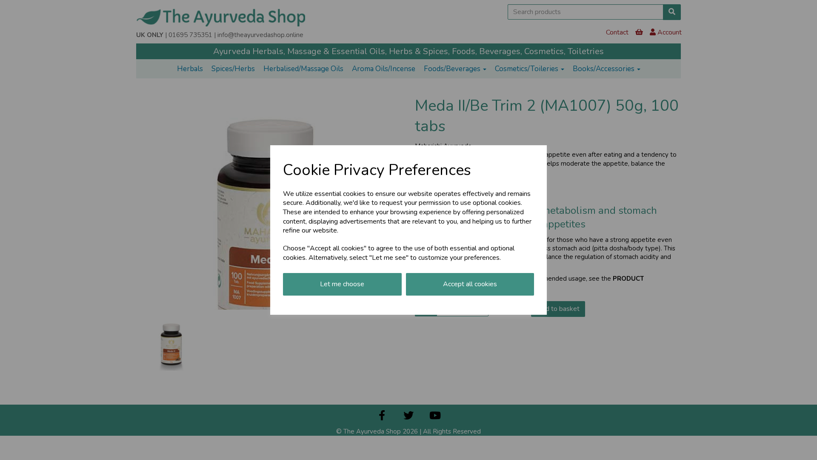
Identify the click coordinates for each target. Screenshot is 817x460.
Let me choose (342, 284)
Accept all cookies (470, 284)
